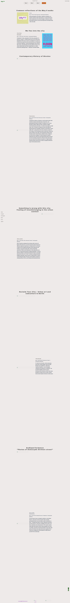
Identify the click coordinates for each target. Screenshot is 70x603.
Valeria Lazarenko (20, 238)
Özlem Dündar (19, 33)
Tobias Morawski (38, 358)
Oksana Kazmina (32, 116)
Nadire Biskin (19, 34)
